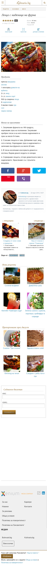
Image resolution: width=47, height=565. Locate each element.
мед (7, 93)
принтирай (8, 32)
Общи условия (31, 559)
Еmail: (5, 402)
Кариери (27, 502)
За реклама (7, 511)
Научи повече (32, 553)
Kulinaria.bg (24, 193)
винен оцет (10, 96)
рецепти (6, 9)
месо (24, 9)
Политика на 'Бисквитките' (13, 525)
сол (2, 108)
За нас (5, 502)
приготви (23, 32)
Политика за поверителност (12, 562)
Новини (5, 507)
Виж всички (8, 543)
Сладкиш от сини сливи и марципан (12, 242)
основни (15, 9)
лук (14, 105)
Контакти (28, 507)
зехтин (4, 84)
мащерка (11, 81)
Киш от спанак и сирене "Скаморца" (36, 242)
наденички (7, 102)
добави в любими (38, 32)
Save (8, 177)
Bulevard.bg (7, 538)
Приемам (7, 556)
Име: (4, 393)
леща (16, 99)
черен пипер (6, 111)
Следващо (39, 221)
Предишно (7, 221)
